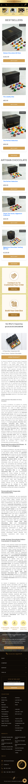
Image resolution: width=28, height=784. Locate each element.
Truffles (16, 752)
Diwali (16, 704)
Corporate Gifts (18, 730)
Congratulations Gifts (19, 723)
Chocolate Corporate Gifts (7, 737)
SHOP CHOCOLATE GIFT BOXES (14, 647)
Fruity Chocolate (5, 718)
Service (3, 667)
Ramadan (3, 704)
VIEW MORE (14, 155)
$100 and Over (18, 714)
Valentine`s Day (4, 707)
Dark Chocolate (4, 716)
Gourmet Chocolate (19, 748)
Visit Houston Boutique (9, 760)
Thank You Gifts (18, 718)
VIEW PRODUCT (14, 357)
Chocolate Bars (18, 750)
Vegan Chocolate (5, 721)
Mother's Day (4, 700)
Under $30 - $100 (19, 711)
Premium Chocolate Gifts (6, 749)
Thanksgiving (4, 714)
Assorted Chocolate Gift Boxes (20, 738)
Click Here (14, 289)
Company (4, 663)
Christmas (17, 697)
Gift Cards (17, 725)
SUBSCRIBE (14, 687)
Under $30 (17, 709)
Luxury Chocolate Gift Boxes (6, 740)
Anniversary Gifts (18, 721)
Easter (2, 702)
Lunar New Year (18, 700)
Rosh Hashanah (5, 711)
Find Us (3, 672)
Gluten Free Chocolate (6, 723)
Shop (3, 658)
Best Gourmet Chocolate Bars (20, 745)
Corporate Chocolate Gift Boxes (6, 744)
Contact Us (6, 764)
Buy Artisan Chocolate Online (20, 741)
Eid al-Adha (4, 697)
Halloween (3, 709)
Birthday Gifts (4, 725)
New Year (17, 702)
